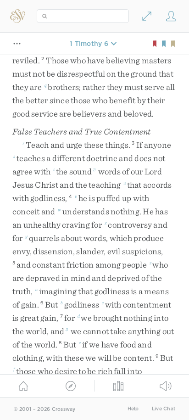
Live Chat (163, 409)
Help (133, 409)
